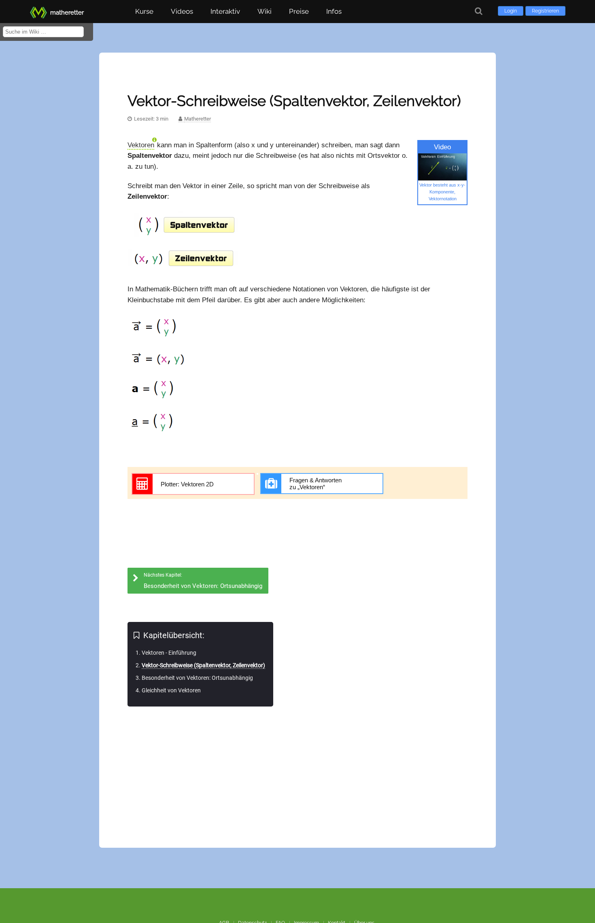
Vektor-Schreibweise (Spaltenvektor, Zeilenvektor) (203, 665)
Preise (299, 11)
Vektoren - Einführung (169, 652)
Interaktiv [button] (225, 11)
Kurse (144, 11)
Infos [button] (334, 11)
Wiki (264, 11)
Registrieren (545, 11)
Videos (182, 11)
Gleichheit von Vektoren (171, 690)
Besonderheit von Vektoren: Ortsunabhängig (197, 678)
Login (510, 11)
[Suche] (479, 11)
